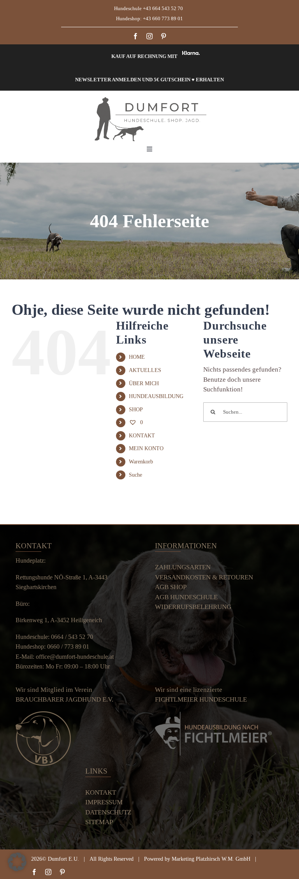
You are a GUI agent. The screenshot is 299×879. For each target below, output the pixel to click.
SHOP (136, 409)
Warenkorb (141, 462)
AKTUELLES (145, 370)
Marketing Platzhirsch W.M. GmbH (211, 859)
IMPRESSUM (104, 802)
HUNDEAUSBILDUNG (156, 396)
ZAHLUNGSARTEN (183, 567)
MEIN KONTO (146, 448)
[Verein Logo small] (43, 714)
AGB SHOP (170, 587)
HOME (137, 357)
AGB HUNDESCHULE (186, 597)
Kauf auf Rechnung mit (144, 56)
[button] (17, 862)
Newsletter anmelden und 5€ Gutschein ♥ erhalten (149, 79)
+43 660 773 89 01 (163, 18)
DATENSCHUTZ (108, 812)
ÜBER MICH (144, 383)
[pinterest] (163, 36)
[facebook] (135, 36)
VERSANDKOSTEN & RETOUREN (204, 577)
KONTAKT (142, 436)
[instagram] (149, 36)
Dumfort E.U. (63, 859)
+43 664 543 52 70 (164, 8)
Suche (135, 475)
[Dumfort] (149, 100)
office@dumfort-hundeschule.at (75, 656)
